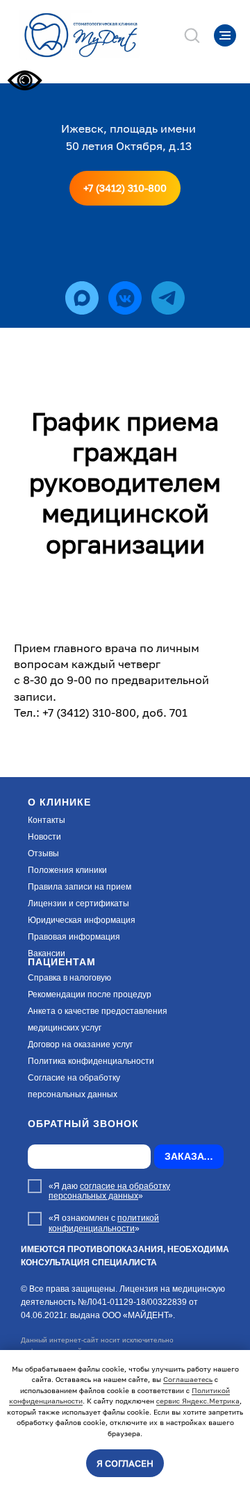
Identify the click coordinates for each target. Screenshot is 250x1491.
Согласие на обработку (74, 1078)
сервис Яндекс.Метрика (198, 1401)
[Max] (82, 298)
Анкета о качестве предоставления (97, 1011)
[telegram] (168, 298)
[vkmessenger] (125, 298)
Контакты (46, 820)
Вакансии (46, 953)
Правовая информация (74, 937)
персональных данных (72, 1094)
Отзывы (43, 853)
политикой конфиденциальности (104, 1223)
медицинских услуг (64, 1028)
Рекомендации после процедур (89, 994)
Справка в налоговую (69, 978)
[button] (191, 34)
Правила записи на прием (79, 887)
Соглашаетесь (187, 1379)
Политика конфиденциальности (91, 1061)
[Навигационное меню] (225, 35)
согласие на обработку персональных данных (109, 1191)
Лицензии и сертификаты (78, 903)
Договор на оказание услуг (80, 1044)
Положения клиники (67, 870)
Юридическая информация (81, 920)
